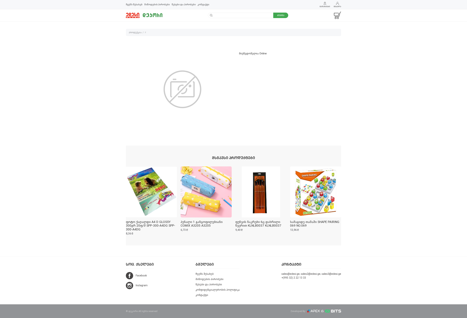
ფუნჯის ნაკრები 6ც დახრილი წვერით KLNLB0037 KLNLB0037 (258, 224)
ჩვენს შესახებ (134, 4)
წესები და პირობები (184, 4)
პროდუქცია (135, 32)
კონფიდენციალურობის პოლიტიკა (218, 289)
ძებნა (280, 15)
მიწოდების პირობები (157, 4)
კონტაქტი (203, 4)
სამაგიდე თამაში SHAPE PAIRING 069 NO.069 (314, 224)
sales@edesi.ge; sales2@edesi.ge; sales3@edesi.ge (311, 273)
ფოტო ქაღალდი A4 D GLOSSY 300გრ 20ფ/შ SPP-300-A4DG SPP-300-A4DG (150, 225)
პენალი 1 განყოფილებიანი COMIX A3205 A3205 (202, 224)
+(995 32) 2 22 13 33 (293, 277)
